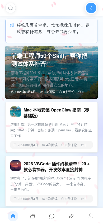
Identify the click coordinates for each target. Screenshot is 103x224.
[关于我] (91, 216)
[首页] (13, 216)
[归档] (32, 216)
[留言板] (51, 216)
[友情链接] (71, 216)
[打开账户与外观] (91, 8)
